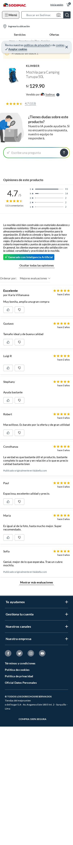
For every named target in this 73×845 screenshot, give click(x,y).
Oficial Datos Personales (21, 682)
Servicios (20, 34)
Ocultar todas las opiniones (36, 265)
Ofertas (54, 34)
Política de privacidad (19, 676)
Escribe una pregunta (26, 152)
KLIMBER (33, 65)
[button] (47, 15)
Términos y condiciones (20, 663)
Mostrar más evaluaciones (36, 582)
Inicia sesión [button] (56, 4)
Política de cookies (17, 669)
